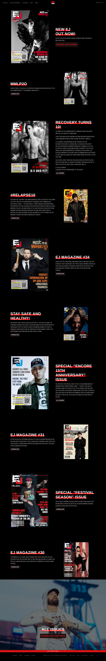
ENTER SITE (98, 2)
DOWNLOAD (15, 94)
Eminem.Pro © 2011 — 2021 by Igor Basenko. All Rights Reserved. (55, 655)
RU (102, 2)
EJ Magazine (25, 2)
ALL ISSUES (60, 173)
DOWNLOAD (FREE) (66, 44)
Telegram (14, 655)
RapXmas (91, 655)
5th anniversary (84, 655)
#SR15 (78, 655)
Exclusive (5, 2)
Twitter (20, 655)
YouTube (33, 655)
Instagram (27, 655)
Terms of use (72, 655)
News (31, 2)
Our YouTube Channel (53, 651)
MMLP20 (36, 2)
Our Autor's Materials (15, 2)
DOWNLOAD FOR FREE (53, 636)
